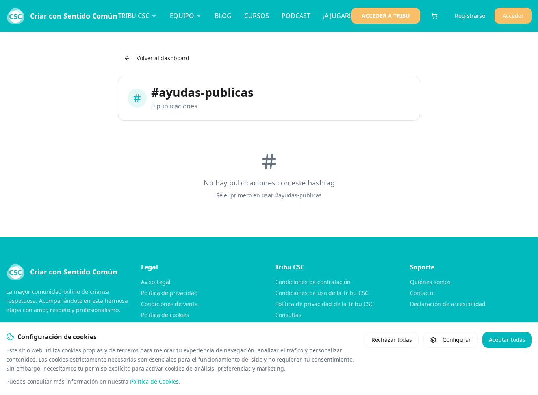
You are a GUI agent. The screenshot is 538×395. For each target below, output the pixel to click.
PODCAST (296, 15)
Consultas (288, 315)
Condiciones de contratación (313, 282)
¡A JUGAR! (337, 15)
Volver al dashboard (163, 58)
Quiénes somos (430, 282)
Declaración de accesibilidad (448, 304)
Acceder (513, 15)
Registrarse (470, 15)
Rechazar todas (391, 339)
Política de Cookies (154, 381)
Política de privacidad (169, 293)
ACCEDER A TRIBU (386, 15)
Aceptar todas (507, 339)
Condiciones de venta (169, 304)
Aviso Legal (156, 282)
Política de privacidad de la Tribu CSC (324, 304)
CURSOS (256, 15)
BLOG (223, 15)
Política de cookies (165, 315)
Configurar (457, 339)
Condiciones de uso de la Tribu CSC (322, 293)
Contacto (421, 293)
